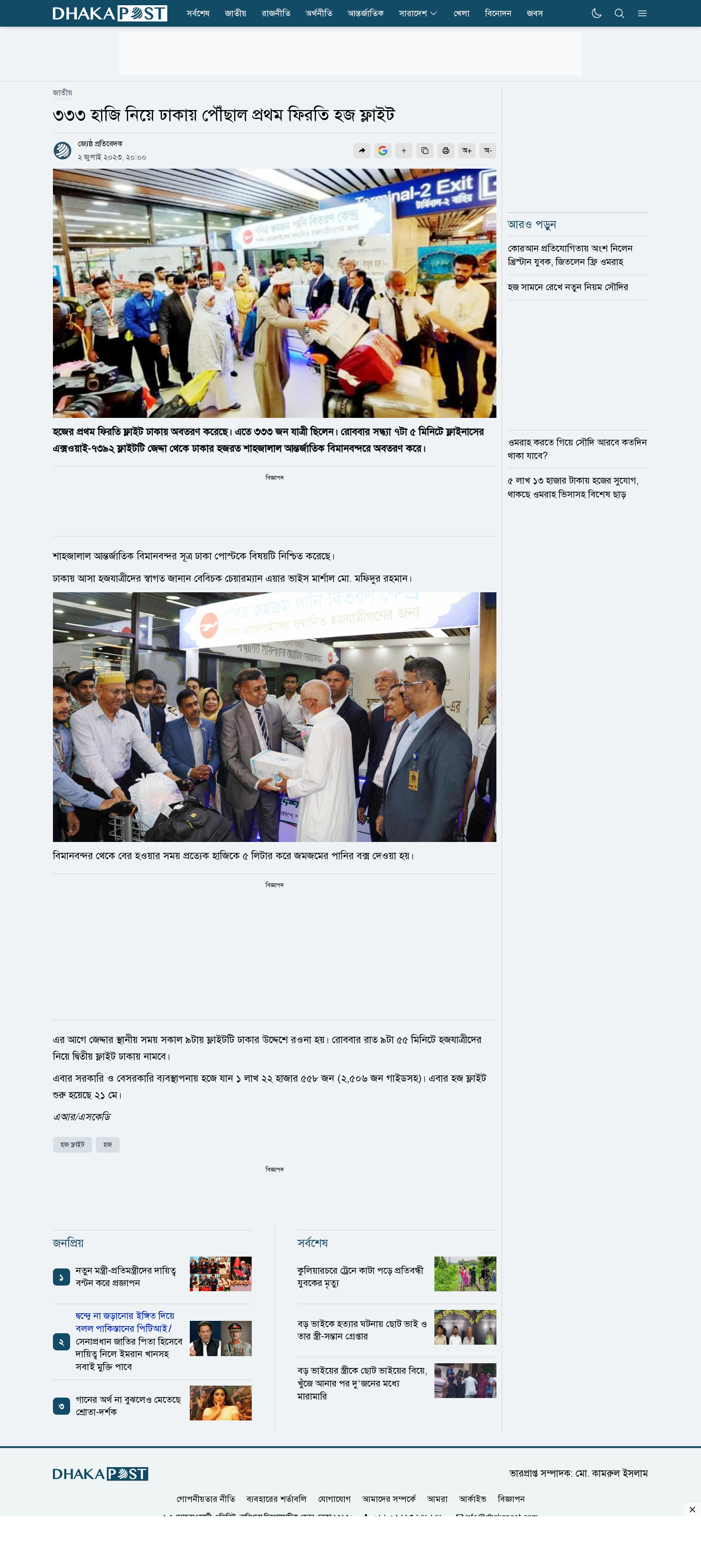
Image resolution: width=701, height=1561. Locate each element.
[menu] (639, 13)
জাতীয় (62, 93)
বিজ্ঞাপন (511, 1499)
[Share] (362, 150)
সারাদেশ (413, 13)
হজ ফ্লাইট (72, 1145)
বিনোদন (498, 13)
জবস (535, 13)
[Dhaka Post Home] (100, 1474)
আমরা (437, 1499)
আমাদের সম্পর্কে (389, 1499)
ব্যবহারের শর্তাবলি (277, 1499)
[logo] (110, 13)
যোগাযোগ (334, 1499)
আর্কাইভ (472, 1499)
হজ (107, 1145)
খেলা (462, 13)
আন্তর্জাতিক (366, 13)
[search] (619, 13)
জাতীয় (236, 13)
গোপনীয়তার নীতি (205, 1499)
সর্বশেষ (198, 13)
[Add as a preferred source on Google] (383, 150)
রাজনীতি (276, 13)
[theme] (596, 13)
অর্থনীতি (319, 13)
